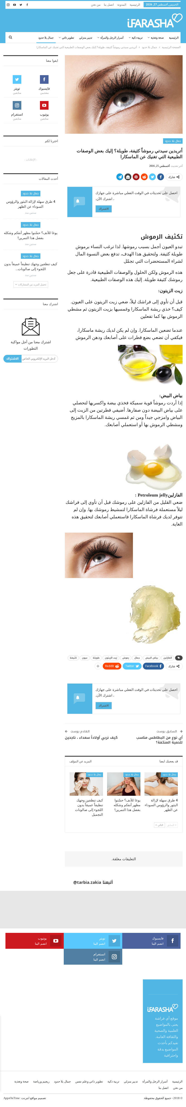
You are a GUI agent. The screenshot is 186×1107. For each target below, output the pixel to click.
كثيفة (73, 658)
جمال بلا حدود (46, 37)
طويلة (96, 658)
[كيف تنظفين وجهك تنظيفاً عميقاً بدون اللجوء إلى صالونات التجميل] (86, 784)
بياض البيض (151, 658)
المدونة (121, 4)
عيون (85, 658)
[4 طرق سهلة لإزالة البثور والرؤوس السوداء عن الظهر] (161, 784)
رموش (125, 658)
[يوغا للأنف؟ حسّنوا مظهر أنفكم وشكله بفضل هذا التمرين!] (123, 784)
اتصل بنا (109, 4)
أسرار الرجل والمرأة (111, 37)
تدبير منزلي (85, 37)
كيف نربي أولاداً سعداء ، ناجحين (91, 737)
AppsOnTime (11, 1098)
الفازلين (167, 658)
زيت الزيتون (111, 658)
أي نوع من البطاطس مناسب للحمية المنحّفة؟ (159, 740)
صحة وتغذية (157, 37)
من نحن (95, 4)
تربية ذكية (137, 37)
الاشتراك (104, 209)
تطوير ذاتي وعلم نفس (89, 1081)
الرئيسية (135, 4)
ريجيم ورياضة (41, 1081)
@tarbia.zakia (87, 882)
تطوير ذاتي (68, 37)
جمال (137, 658)
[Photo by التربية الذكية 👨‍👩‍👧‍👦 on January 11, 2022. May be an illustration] (167, 909)
